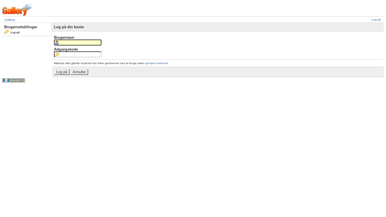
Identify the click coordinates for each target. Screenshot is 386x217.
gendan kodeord (157, 63)
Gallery (10, 19)
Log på (376, 19)
